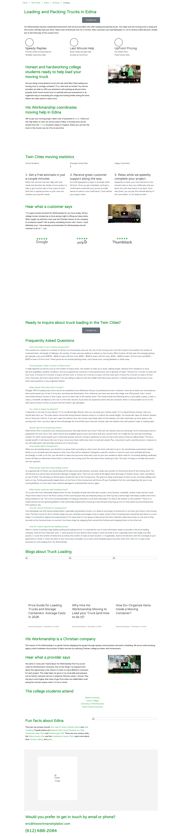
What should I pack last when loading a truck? (48, 489)
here (137, 539)
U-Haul (42, 125)
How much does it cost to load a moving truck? (49, 347)
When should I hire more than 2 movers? (46, 387)
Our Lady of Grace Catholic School (65, 727)
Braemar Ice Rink (76, 730)
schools (33, 739)
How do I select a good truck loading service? (48, 526)
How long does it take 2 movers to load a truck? (49, 366)
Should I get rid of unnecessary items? (45, 428)
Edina (77, 119)
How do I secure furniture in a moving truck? (48, 508)
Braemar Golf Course (59, 730)
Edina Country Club (37, 736)
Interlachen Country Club (62, 736)
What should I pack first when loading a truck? (48, 468)
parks (50, 739)
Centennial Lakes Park (34, 733)
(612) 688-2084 (41, 830)
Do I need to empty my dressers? (43, 409)
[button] (91, 347)
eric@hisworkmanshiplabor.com (47, 824)
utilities (40, 739)
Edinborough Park (56, 733)
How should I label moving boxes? (43, 446)
